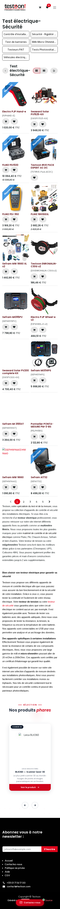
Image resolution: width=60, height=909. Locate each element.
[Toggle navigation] (55, 7)
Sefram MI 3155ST (13, 423)
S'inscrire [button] (49, 849)
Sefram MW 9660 (13, 477)
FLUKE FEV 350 (10, 214)
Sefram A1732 (39, 477)
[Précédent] (25, 805)
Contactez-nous (32, 902)
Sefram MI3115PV (12, 317)
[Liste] (44, 71)
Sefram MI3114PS (41, 370)
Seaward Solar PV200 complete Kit (15, 372)
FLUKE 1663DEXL (40, 214)
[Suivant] (35, 805)
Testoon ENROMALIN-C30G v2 (44, 265)
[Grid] (36, 71)
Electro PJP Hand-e (14, 111)
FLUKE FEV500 (10, 165)
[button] (5, 121)
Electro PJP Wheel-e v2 (43, 318)
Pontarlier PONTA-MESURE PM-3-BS (42, 425)
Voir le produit (28, 787)
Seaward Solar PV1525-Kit (40, 113)
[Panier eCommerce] (40, 7)
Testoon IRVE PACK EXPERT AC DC (42, 166)
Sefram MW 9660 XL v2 (14, 265)
